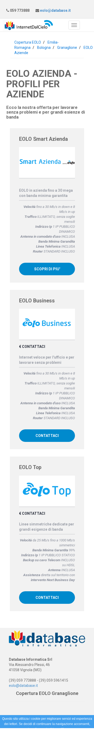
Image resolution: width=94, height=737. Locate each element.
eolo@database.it (55, 10)
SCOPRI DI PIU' (47, 269)
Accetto (61, 734)
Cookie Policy (40, 734)
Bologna (44, 47)
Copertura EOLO (27, 42)
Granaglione (67, 47)
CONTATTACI (47, 436)
